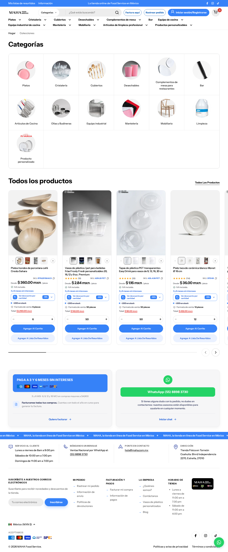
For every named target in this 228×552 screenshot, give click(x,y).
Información (45, 3)
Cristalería (35, 19)
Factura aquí (133, 12)
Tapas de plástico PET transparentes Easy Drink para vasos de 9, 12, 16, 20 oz (141, 269)
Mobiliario (84, 25)
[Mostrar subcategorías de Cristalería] (45, 20)
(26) (134, 278)
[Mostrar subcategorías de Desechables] (98, 20)
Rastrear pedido (155, 12)
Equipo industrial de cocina (24, 25)
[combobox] (80, 13)
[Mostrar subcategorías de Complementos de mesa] (140, 20)
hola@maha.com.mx (136, 450)
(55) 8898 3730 (79, 454)
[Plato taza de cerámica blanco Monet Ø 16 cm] (195, 222)
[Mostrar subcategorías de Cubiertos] (69, 20)
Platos (12, 19)
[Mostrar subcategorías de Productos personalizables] (191, 25)
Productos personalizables (171, 25)
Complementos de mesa (121, 19)
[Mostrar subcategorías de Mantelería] (70, 25)
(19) (79, 278)
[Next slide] (216, 352)
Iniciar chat (165, 419)
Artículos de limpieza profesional (123, 25)
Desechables (86, 19)
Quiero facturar (58, 419)
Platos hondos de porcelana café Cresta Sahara (29, 269)
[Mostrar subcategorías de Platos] (20, 20)
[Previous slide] (206, 352)
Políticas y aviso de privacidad (170, 546)
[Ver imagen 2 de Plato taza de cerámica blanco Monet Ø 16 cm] (189, 260)
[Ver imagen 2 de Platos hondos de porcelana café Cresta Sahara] (27, 260)
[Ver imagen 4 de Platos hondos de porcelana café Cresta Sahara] (44, 260)
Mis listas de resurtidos (21, 3)
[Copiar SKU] (53, 278)
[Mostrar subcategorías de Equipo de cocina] (182, 20)
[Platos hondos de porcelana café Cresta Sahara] (33, 222)
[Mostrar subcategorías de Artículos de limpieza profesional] (146, 25)
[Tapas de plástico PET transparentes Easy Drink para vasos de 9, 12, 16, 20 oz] (141, 222)
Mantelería (59, 25)
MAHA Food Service (29, 546)
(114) (188, 278)
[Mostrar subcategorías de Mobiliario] (94, 25)
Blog (145, 512)
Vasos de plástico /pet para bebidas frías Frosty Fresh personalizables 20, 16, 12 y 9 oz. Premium (86, 271)
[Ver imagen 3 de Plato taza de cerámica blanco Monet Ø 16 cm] (198, 260)
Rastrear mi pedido (88, 486)
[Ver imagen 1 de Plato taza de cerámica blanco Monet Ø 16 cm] (181, 260)
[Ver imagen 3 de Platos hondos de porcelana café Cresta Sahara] (35, 260)
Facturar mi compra (121, 489)
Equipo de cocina (168, 19)
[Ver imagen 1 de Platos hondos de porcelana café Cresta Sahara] (19, 260)
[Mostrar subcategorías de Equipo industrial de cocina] (44, 25)
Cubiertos (60, 19)
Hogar (12, 33)
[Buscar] (117, 13)
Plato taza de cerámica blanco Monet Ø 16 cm (194, 269)
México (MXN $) (22, 524)
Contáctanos (150, 496)
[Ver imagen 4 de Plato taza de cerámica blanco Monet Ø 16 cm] (206, 260)
